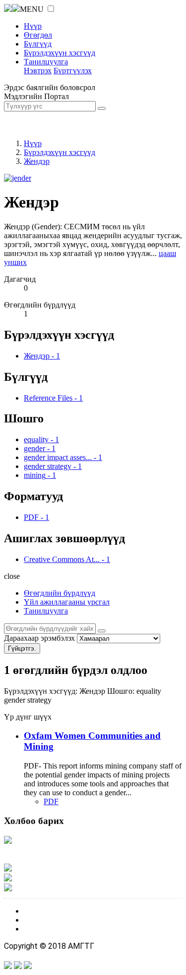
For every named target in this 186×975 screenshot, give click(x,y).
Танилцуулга (46, 61)
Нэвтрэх (38, 70)
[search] (102, 630)
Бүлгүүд (38, 44)
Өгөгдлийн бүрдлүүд (59, 593)
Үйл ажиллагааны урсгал (67, 602)
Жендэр (37, 161)
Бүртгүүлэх (73, 70)
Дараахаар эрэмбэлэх (39, 638)
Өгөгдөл (38, 35)
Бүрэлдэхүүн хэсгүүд (59, 53)
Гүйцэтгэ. (22, 648)
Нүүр (33, 26)
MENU (32, 9)
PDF (51, 801)
